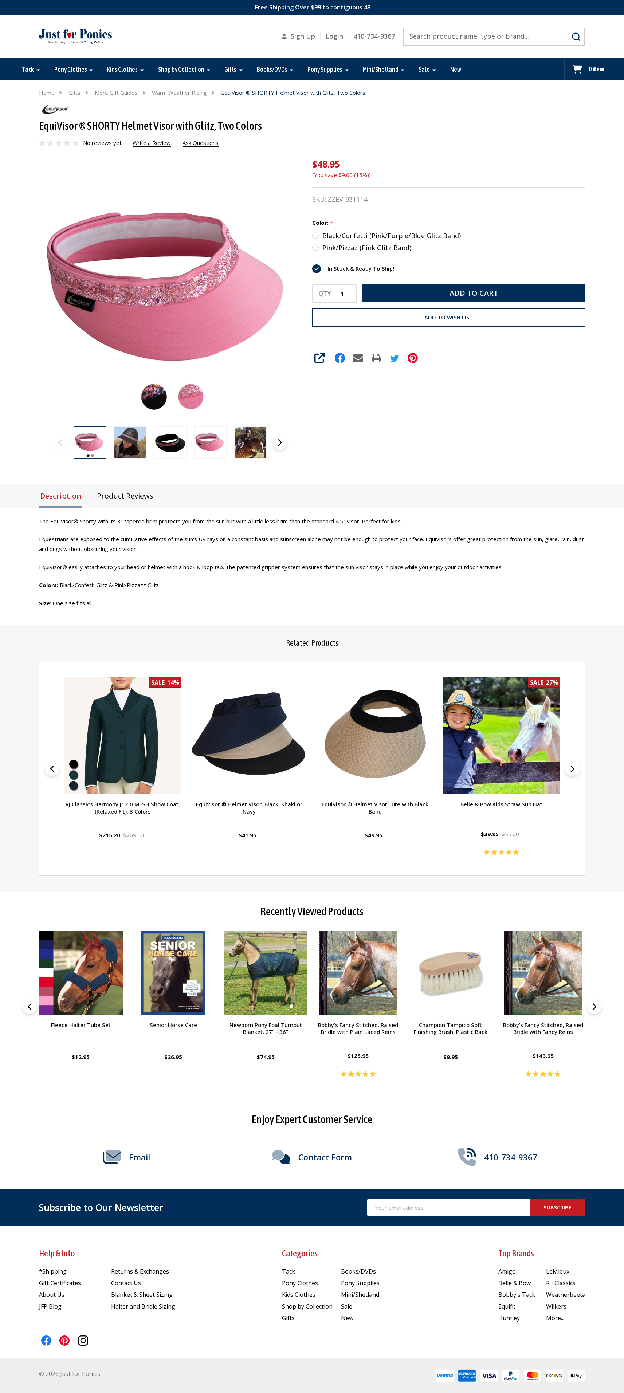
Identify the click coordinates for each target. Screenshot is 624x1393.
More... (555, 1318)
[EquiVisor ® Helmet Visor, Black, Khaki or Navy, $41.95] (248, 735)
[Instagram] (83, 1340)
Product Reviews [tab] (125, 496)
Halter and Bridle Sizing (143, 1306)
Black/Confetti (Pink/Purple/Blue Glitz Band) (391, 235)
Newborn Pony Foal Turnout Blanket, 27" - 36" (265, 1028)
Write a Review (152, 142)
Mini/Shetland (381, 69)
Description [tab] (60, 496)
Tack (28, 69)
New (455, 69)
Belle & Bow (514, 1283)
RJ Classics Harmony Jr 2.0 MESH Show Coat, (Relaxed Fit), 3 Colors (123, 808)
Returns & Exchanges (140, 1271)
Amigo (507, 1271)
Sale (424, 69)
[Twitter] (394, 358)
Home (47, 92)
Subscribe (557, 1207)
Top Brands (516, 1253)
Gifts (230, 69)
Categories (300, 1253)
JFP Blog (50, 1306)
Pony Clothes (70, 69)
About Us (51, 1295)
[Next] (572, 769)
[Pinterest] (413, 358)
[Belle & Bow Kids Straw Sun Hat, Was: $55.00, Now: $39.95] (501, 735)
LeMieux (557, 1271)
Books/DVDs (272, 69)
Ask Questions (201, 142)
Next (280, 442)
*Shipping (53, 1271)
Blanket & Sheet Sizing (142, 1295)
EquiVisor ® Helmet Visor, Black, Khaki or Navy (249, 808)
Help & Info (57, 1253)
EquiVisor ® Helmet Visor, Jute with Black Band (375, 808)
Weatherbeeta (565, 1295)
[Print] (376, 358)
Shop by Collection (181, 69)
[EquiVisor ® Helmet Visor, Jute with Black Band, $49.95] (374, 735)
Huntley (509, 1318)
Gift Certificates (60, 1283)
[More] (38, 69)
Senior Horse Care (173, 1024)
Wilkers (556, 1306)
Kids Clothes (122, 69)
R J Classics (561, 1283)
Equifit (506, 1306)
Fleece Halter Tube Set (81, 1024)
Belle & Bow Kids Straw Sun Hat (501, 804)
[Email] (358, 358)
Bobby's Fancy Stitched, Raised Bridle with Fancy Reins (543, 1028)
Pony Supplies (324, 69)
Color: (322, 223)
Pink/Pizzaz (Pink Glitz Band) (366, 247)
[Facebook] (340, 358)
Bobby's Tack (516, 1295)
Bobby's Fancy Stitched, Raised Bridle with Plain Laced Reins (358, 1028)
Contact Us (126, 1283)
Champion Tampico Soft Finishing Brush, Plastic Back (450, 1028)
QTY (324, 293)
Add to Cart (474, 293)
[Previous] (52, 769)
